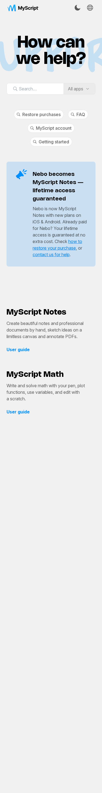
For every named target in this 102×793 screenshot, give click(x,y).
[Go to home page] (23, 7)
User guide (18, 349)
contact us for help (51, 254)
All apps (75, 88)
